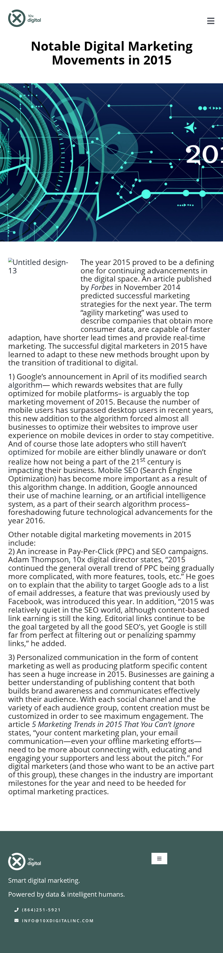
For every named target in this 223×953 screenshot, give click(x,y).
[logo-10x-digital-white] (24, 856)
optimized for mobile (45, 452)
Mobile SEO (118, 470)
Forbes (102, 287)
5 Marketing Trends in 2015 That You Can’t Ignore (113, 724)
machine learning (80, 495)
